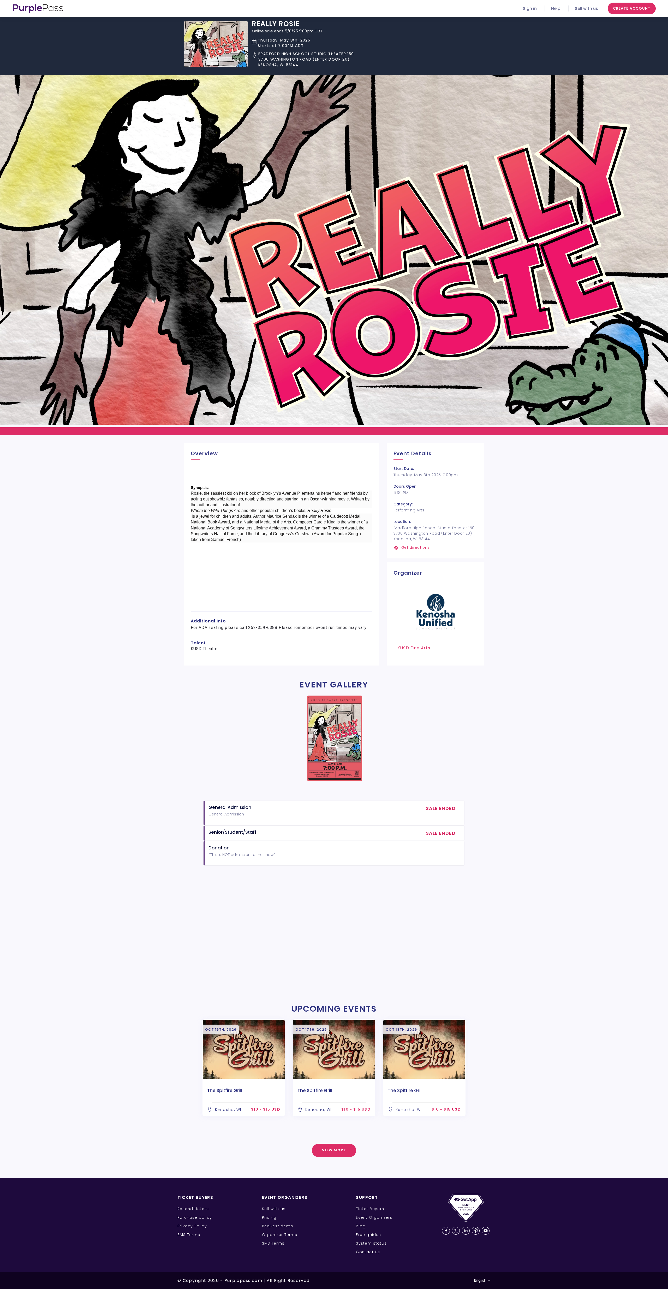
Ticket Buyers (370, 1208)
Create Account (632, 8)
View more (334, 1150)
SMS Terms (188, 1234)
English (480, 1280)
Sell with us (586, 8)
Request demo (277, 1226)
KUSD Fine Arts (413, 648)
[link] (435, 547)
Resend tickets (193, 1208)
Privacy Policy (192, 1226)
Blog (361, 1226)
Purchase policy (194, 1217)
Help (555, 8)
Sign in (530, 8)
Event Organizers (374, 1217)
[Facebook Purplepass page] (446, 1231)
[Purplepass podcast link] (476, 1231)
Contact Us (368, 1252)
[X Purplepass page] (456, 1231)
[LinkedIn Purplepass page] (466, 1231)
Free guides (368, 1234)
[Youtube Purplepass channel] (486, 1231)
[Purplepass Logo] (38, 8)
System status (371, 1243)
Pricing (269, 1217)
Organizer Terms (279, 1234)
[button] (303, 59)
